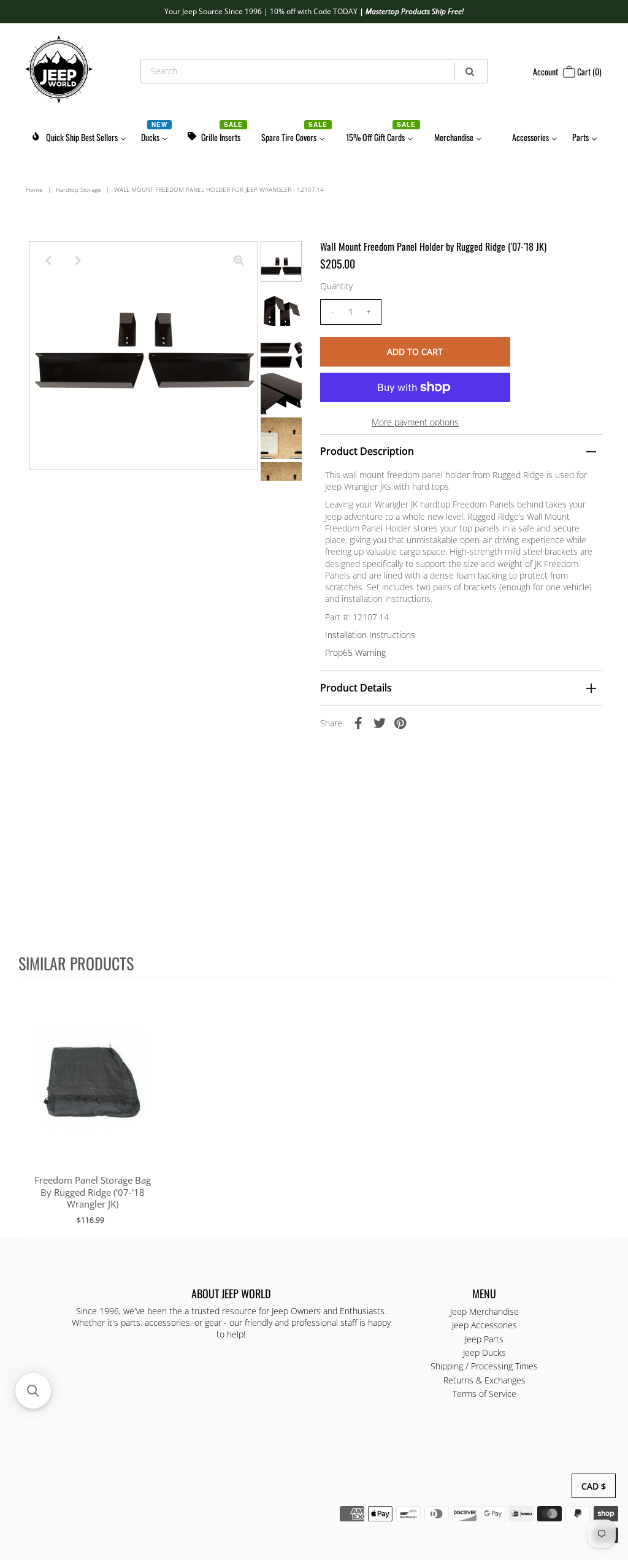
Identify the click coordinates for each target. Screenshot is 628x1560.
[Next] (78, 260)
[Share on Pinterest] (400, 722)
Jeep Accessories (484, 1325)
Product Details (356, 687)
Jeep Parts (484, 1339)
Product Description (367, 451)
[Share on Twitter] (379, 722)
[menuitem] (78, 135)
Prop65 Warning (355, 652)
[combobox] (313, 71)
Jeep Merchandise (484, 1311)
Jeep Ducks (484, 1352)
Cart (588, 71)
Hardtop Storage (78, 189)
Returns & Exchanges (484, 1380)
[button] (33, 1391)
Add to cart (92, 1092)
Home (34, 189)
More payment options (415, 422)
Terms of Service (484, 1393)
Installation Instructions (370, 635)
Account (545, 71)
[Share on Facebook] (359, 722)
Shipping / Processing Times (484, 1366)
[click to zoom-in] (238, 260)
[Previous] (48, 260)
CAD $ (593, 1486)
